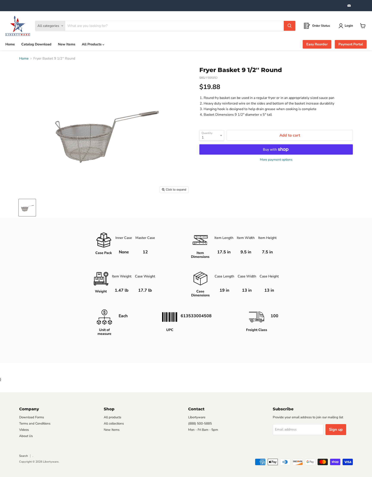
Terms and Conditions (34, 423)
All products (112, 417)
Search (23, 456)
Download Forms (31, 417)
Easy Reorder (317, 44)
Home (10, 44)
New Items (66, 44)
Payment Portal (350, 44)
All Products (92, 44)
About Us (26, 436)
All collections (114, 423)
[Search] (289, 26)
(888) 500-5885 (200, 423)
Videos (24, 430)
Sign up (336, 429)
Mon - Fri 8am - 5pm (203, 430)
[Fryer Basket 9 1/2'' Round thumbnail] (27, 207)
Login (349, 25)
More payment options (276, 160)
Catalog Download (36, 44)
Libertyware (196, 417)
